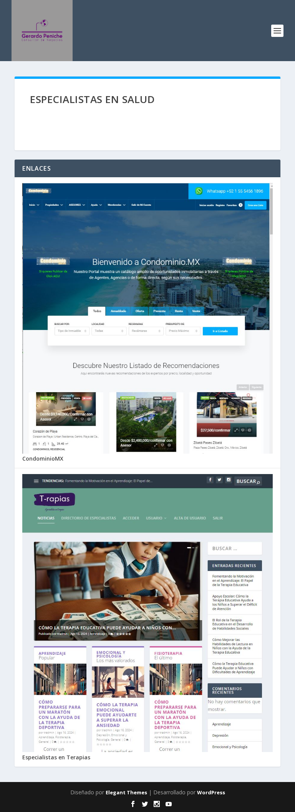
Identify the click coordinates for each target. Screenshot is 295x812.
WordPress (211, 792)
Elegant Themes (126, 792)
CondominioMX (42, 458)
